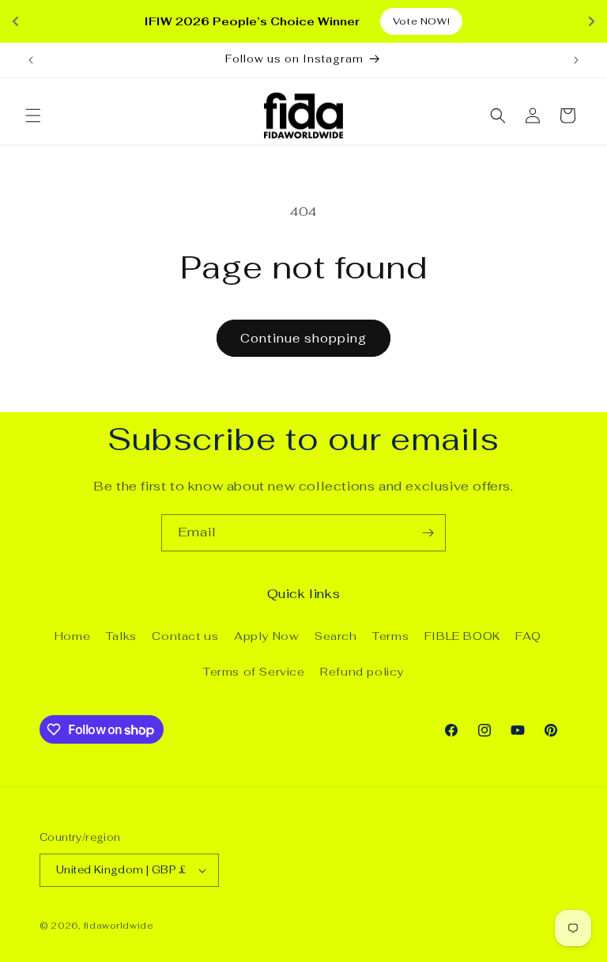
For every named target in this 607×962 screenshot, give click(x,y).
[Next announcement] (576, 60)
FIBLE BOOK (462, 636)
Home (72, 636)
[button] (33, 115)
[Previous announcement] (30, 60)
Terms (390, 636)
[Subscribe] (427, 532)
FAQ (528, 636)
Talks (121, 636)
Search (336, 636)
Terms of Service (254, 672)
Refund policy (362, 672)
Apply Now (266, 636)
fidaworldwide (118, 925)
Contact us (185, 636)
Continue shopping (303, 338)
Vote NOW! (421, 21)
